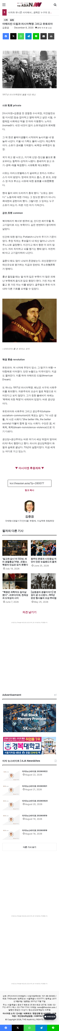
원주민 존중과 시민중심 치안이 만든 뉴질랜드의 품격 (43, 560)
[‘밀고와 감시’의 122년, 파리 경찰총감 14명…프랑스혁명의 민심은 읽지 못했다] (15, 548)
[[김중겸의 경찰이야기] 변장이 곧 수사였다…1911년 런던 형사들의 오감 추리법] (44, 581)
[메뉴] (4, 5)
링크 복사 (29, 490)
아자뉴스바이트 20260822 (35, 771)
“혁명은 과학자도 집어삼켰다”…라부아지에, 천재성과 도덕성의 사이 (15, 595)
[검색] (55, 5)
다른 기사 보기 (29, 847)
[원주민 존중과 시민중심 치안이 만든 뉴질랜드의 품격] (44, 548)
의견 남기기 (29, 612)
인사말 (19, 1013)
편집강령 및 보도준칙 (42, 1013)
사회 (6, 20)
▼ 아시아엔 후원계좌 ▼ (29, 468)
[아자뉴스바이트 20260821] (11, 790)
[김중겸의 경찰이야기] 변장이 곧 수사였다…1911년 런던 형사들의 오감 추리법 (43, 595)
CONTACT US (40, 1016)
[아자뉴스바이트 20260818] (11, 834)
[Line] (36, 36)
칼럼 (12, 20)
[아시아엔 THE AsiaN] (29, 4)
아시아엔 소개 (9, 1013)
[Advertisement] (29, 654)
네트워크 (27, 1013)
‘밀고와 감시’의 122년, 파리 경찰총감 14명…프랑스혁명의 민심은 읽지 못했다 (15, 561)
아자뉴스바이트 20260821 (34, 786)
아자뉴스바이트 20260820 (35, 800)
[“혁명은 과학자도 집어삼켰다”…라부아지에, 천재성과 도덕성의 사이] (15, 581)
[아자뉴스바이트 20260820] (11, 804)
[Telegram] (28, 36)
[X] (13, 36)
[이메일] (43, 36)
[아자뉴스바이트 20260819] (11, 819)
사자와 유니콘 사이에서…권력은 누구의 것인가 (31, 12)
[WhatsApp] (21, 36)
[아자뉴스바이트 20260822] (11, 775)
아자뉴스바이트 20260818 (34, 830)
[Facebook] (6, 36)
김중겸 (5, 27)
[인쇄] (51, 36)
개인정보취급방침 (25, 1016)
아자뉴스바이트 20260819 (34, 815)
